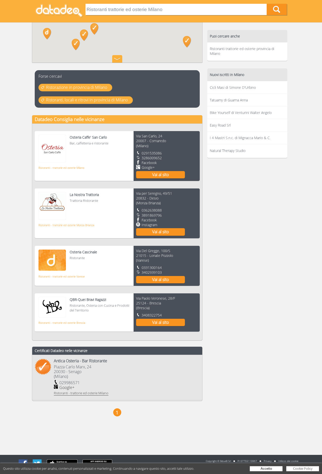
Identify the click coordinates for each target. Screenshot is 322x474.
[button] (76, 44)
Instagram (149, 224)
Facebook (149, 162)
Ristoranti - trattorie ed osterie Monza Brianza (66, 225)
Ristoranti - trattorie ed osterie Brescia (61, 323)
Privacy (268, 461)
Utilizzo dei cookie (288, 461)
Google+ (148, 167)
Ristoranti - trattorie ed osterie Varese (61, 276)
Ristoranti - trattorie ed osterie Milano (61, 168)
